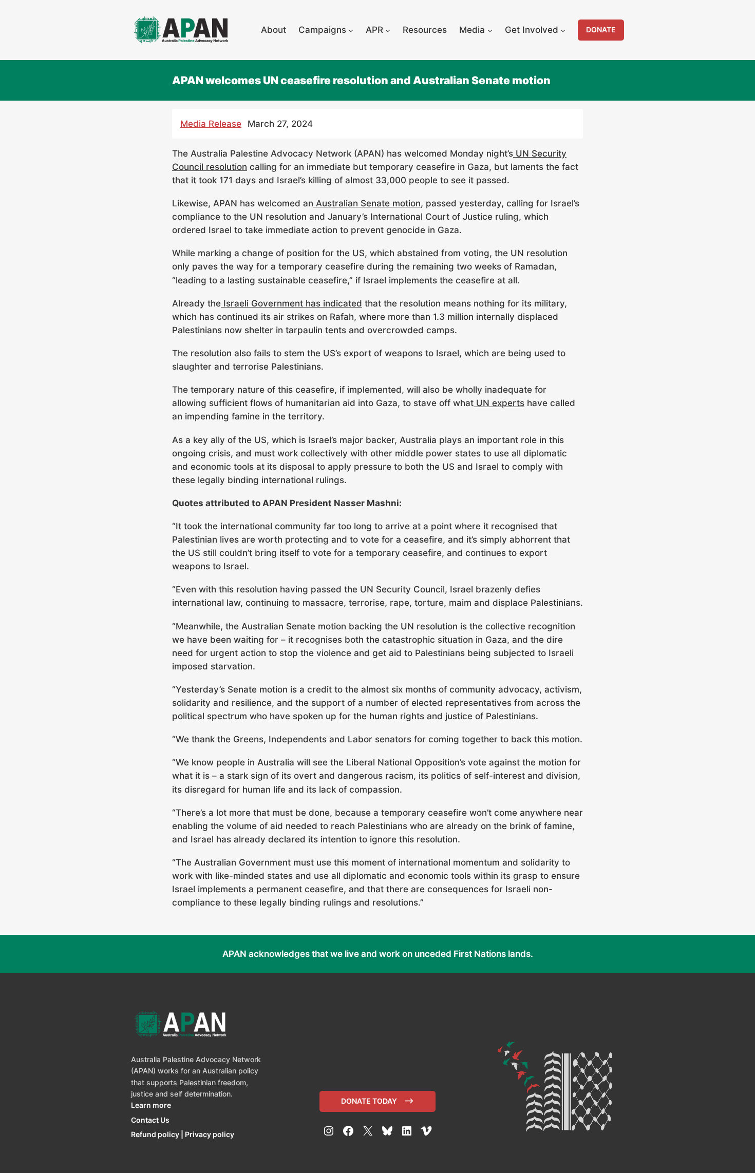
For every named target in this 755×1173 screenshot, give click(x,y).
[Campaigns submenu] (350, 29)
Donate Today (369, 1101)
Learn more (151, 1105)
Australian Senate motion (367, 203)
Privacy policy (209, 1134)
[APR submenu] (387, 29)
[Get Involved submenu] (562, 29)
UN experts (499, 403)
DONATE (601, 29)
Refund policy (155, 1134)
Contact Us (150, 1120)
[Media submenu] (490, 29)
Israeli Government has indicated (291, 303)
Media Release (210, 124)
